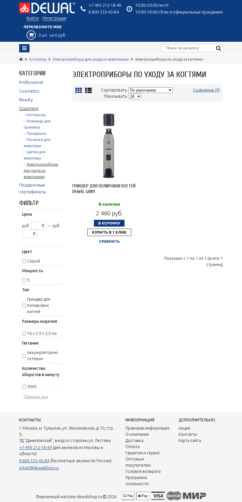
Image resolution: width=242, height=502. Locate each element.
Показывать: (116, 96)
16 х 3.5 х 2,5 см (42, 333)
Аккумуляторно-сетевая (43, 355)
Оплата (132, 446)
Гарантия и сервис (142, 453)
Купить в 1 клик (109, 232)
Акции (184, 428)
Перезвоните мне (43, 27)
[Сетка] (78, 90)
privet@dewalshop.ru (39, 468)
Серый (33, 261)
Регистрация (54, 18)
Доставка (134, 440)
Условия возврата (143, 471)
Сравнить (109, 241)
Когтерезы (36, 115)
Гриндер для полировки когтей (38, 305)
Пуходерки (36, 133)
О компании (137, 434)
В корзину (109, 223)
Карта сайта (190, 440)
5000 (32, 386)
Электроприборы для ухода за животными (91, 59)
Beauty (26, 99)
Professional (31, 82)
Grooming (37, 59)
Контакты (188, 434)
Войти (33, 18)
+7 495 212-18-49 (105, 5)
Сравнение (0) (206, 90)
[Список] (88, 90)
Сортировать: (114, 90)
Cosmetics (29, 91)
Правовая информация (147, 428)
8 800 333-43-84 (104, 11)
